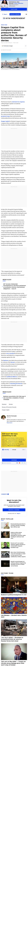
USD (23, 449)
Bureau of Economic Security (9, 407)
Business (4, 404)
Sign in (18, 513)
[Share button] (25, 46)
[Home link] (14, 18)
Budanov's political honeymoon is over (14, 594)
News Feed (4, 24)
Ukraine (11, 404)
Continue (14, 460)
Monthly (6, 449)
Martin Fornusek (7, 49)
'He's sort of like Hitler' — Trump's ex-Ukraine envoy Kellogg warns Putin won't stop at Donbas (13, 663)
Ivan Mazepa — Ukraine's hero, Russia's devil (14, 616)
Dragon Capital (5, 410)
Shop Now (14, 9)
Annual (14, 449)
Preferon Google (8, 45)
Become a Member (15, 14)
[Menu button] (26, 14)
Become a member (14, 509)
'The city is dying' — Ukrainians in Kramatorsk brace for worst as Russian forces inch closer (12, 639)
